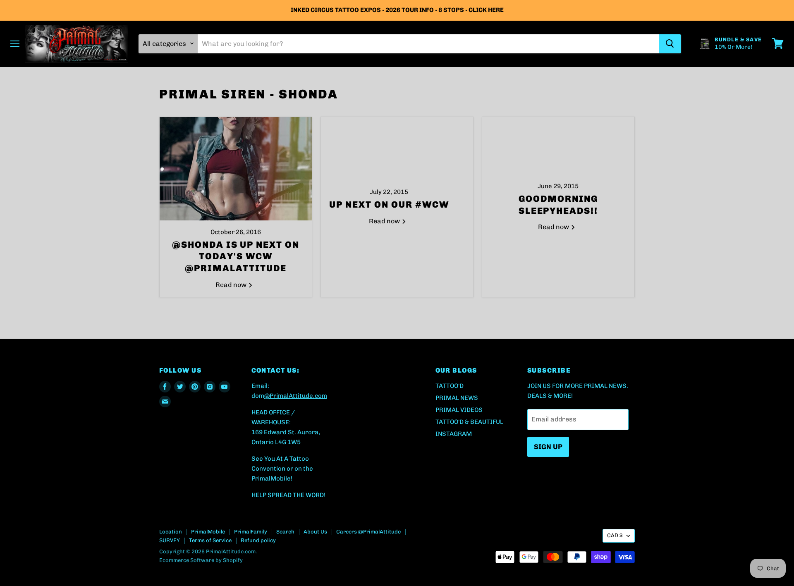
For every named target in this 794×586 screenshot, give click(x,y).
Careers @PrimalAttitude (368, 532)
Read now (231, 285)
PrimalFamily (250, 532)
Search (285, 532)
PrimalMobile (208, 532)
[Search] (670, 43)
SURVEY (169, 540)
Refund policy (258, 540)
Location (170, 532)
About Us (315, 532)
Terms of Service (210, 540)
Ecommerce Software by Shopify (201, 560)
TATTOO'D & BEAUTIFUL (469, 422)
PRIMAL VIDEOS (459, 410)
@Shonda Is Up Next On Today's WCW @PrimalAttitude (236, 256)
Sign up (548, 446)
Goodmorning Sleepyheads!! (558, 204)
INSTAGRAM (453, 434)
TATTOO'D (449, 386)
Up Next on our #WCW (389, 204)
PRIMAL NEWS (456, 398)
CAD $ (614, 535)
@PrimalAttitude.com (295, 395)
